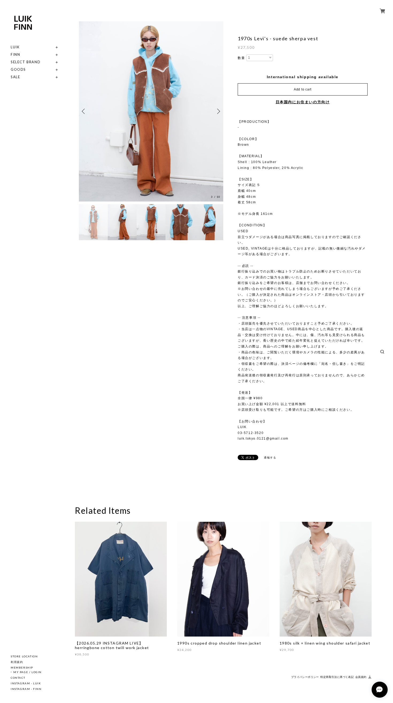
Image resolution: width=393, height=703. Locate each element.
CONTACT (18, 677)
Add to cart (302, 89)
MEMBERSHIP (22, 667)
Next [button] (218, 111)
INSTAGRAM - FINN (26, 688)
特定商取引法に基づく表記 (337, 677)
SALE (15, 77)
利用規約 (17, 661)
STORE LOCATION (24, 656)
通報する (270, 457)
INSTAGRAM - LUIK (26, 683)
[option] (151, 111)
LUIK (15, 47)
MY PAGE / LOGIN (27, 672)
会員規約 (361, 677)
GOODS (18, 69)
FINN (15, 54)
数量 (241, 58)
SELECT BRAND (25, 62)
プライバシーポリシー (305, 677)
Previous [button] (84, 111)
